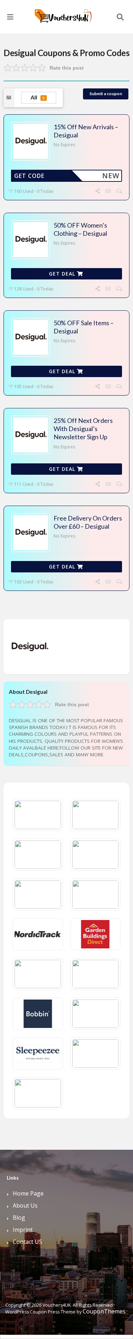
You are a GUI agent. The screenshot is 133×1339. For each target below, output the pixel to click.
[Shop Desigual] (29, 646)
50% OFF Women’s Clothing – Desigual (80, 229)
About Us (25, 1205)
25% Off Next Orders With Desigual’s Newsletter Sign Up (83, 429)
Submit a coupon (105, 93)
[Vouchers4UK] (63, 13)
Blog (19, 1217)
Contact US (27, 1242)
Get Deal (63, 273)
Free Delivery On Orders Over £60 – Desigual (88, 522)
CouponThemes (104, 1311)
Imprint (23, 1230)
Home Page (28, 1193)
